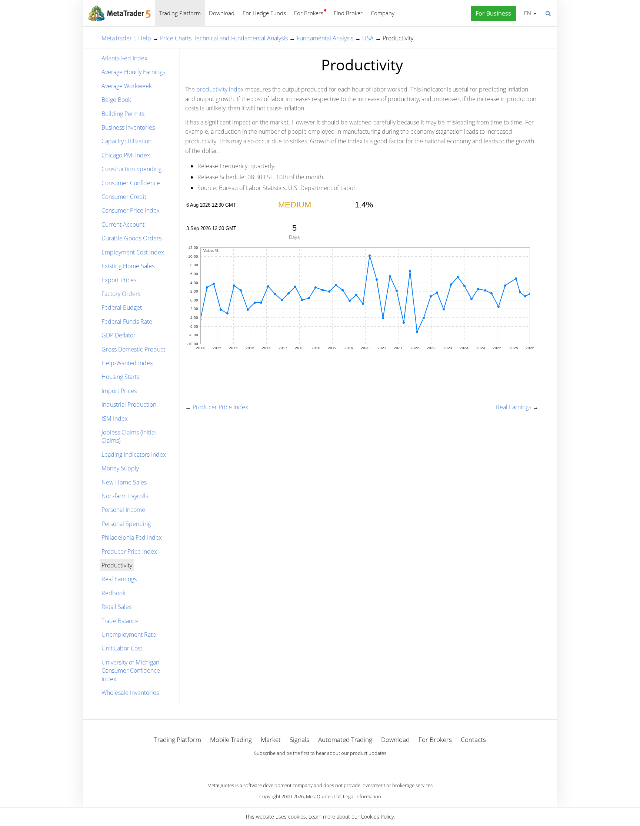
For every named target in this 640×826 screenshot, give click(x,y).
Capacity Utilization (126, 141)
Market (271, 739)
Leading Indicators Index (133, 454)
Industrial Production (128, 404)
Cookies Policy (377, 816)
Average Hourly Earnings (133, 72)
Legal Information (362, 796)
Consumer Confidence (130, 183)
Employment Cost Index (132, 252)
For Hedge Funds (264, 13)
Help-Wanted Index (127, 363)
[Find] (547, 13)
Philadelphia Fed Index (131, 537)
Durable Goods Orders (131, 238)
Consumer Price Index (130, 210)
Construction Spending (131, 169)
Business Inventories (128, 127)
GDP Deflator (118, 335)
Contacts (473, 739)
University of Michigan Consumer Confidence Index (130, 670)
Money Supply (120, 468)
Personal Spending (126, 524)
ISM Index (114, 418)
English (526, 13)
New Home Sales (124, 482)
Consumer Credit (123, 197)
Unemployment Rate (128, 634)
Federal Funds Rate (126, 321)
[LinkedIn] (320, 766)
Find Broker (348, 13)
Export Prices (118, 280)
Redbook (113, 593)
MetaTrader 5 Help (126, 38)
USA (368, 38)
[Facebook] (308, 766)
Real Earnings (119, 579)
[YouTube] (331, 766)
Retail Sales (116, 607)
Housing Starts (120, 377)
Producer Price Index (129, 551)
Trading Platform (180, 13)
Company (382, 13)
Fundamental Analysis (325, 38)
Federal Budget (121, 307)
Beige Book (116, 100)
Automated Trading (345, 739)
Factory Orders (120, 294)
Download (221, 13)
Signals (299, 739)
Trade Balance (120, 621)
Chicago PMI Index (125, 155)
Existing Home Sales (127, 266)
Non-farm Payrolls (124, 496)
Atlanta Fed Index (124, 58)
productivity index (220, 89)
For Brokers (308, 13)
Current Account (122, 224)
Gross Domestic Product (133, 349)
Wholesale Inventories (130, 693)
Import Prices (119, 391)
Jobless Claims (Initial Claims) (128, 436)
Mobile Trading (231, 739)
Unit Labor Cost (121, 648)
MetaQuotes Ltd (323, 796)
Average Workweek (126, 86)
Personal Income (123, 510)
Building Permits (122, 114)
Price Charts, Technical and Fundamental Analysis (224, 38)
